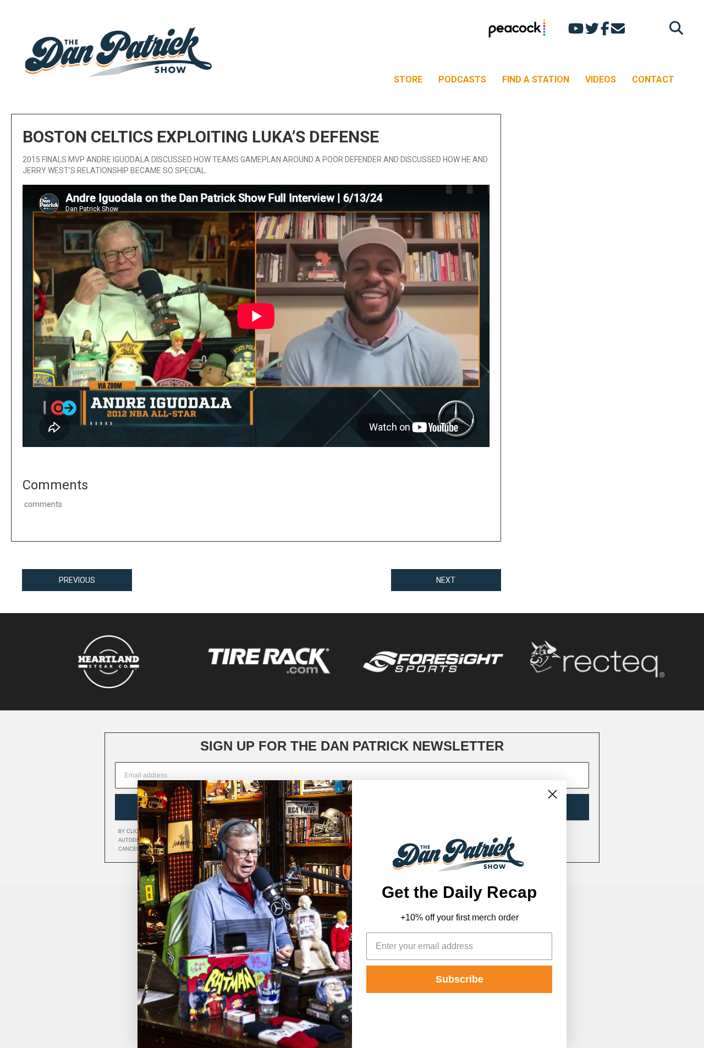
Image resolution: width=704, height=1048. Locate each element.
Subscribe (459, 979)
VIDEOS (600, 79)
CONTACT (653, 79)
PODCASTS (462, 79)
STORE (408, 79)
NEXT (445, 580)
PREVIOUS (77, 580)
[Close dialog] (552, 794)
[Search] (673, 27)
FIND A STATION (535, 79)
